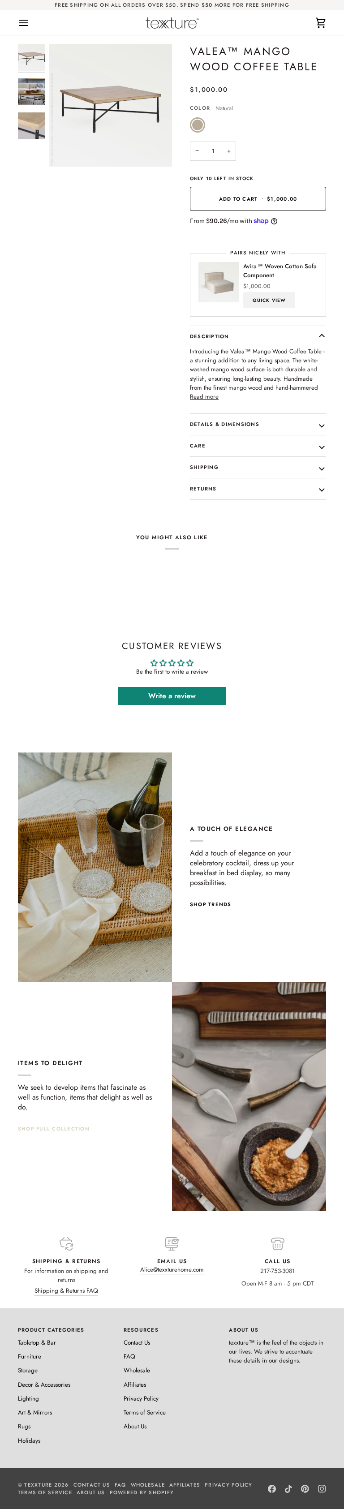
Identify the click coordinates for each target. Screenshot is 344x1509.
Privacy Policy (141, 1398)
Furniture (29, 1356)
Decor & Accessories (44, 1384)
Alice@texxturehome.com (172, 1269)
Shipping (204, 467)
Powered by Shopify (142, 1492)
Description (209, 336)
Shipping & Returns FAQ (66, 1290)
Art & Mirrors (35, 1412)
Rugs (24, 1426)
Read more (204, 396)
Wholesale (137, 1370)
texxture (38, 1484)
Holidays (29, 1440)
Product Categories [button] (51, 1329)
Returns (203, 488)
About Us (135, 1426)
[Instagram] (322, 1489)
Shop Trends (211, 904)
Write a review (172, 696)
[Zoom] (66, 150)
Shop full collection (54, 1128)
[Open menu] (31, 22)
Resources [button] (141, 1329)
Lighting (28, 1398)
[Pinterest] (305, 1489)
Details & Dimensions (224, 424)
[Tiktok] (288, 1489)
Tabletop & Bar (37, 1342)
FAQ (129, 1356)
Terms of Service (145, 1412)
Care (198, 445)
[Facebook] (272, 1489)
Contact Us (137, 1342)
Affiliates (135, 1384)
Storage (28, 1370)
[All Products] (249, 1096)
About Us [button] (243, 1329)
